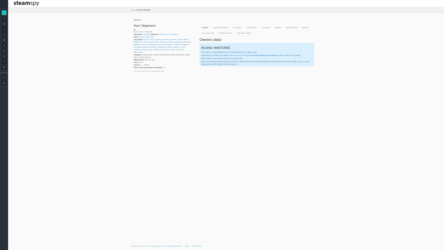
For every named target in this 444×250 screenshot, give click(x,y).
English (146, 39)
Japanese (137, 44)
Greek (169, 42)
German (166, 39)
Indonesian (186, 42)
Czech (144, 42)
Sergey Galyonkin (152, 246)
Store (136, 32)
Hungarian (177, 42)
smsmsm (146, 34)
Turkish (172, 49)
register (233, 55)
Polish (160, 44)
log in (241, 55)
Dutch (157, 42)
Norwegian (152, 44)
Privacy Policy (197, 246)
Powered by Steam (175, 246)
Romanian (145, 47)
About (187, 246)
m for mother (172, 34)
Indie (148, 37)
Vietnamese (138, 52)
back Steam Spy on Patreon (266, 55)
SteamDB (148, 32)
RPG (152, 37)
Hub (141, 32)
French (153, 39)
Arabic (185, 39)
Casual (142, 37)
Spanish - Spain (176, 39)
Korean (144, 44)
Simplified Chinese (164, 47)
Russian (153, 47)
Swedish (144, 49)
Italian (159, 39)
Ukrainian (180, 49)
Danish (151, 42)
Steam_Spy (163, 246)
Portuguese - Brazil (171, 44)
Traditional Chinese (160, 49)
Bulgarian (137, 42)
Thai (150, 49)
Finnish (163, 42)
